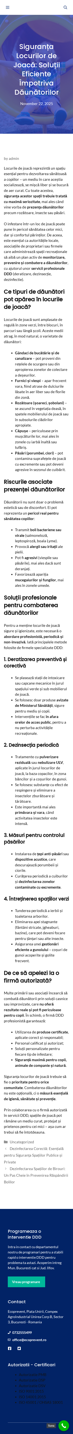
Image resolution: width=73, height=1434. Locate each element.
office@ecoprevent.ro (29, 1340)
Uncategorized (22, 1142)
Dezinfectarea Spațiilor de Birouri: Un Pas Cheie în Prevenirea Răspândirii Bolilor (36, 1175)
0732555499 (22, 1332)
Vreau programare (26, 1282)
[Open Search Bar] (65, 7)
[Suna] (63, 1425)
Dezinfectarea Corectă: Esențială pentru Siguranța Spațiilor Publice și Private (34, 1155)
